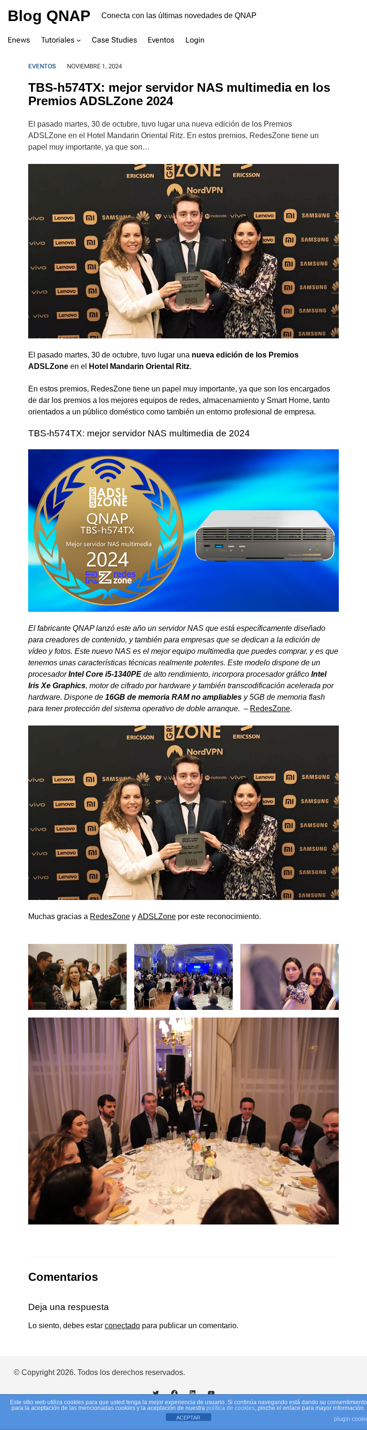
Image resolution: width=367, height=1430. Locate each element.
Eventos (42, 66)
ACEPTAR (188, 1417)
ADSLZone (157, 916)
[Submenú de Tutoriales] (78, 39)
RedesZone (270, 708)
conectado (122, 1326)
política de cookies (230, 1408)
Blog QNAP (49, 15)
